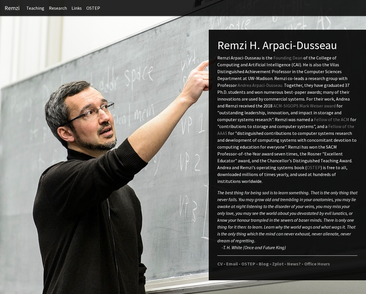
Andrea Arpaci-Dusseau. (261, 85)
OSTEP (93, 8)
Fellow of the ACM (331, 119)
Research (58, 8)
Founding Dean (288, 58)
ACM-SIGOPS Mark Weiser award (304, 106)
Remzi (12, 7)
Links (76, 8)
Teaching (35, 8)
